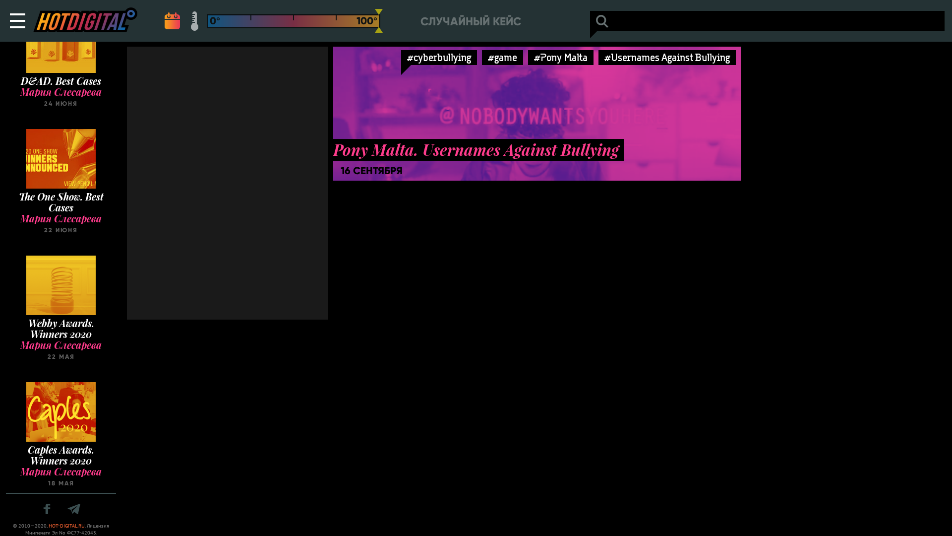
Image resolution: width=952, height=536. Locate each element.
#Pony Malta (561, 57)
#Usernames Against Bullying (667, 57)
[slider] (379, 21)
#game (502, 57)
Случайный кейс (470, 21)
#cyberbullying (439, 57)
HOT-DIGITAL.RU (67, 526)
